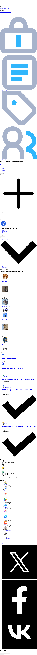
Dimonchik (5, 332)
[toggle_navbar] (0, 219)
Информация (4, 265)
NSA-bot (4, 344)
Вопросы (3, 266)
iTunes (5, 513)
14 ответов (6, 322)
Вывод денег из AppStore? (9, 358)
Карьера (3, 170)
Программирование (7, 530)
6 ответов (5, 347)
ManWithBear (6, 306)
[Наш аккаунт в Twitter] (19, 579)
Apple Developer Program (8, 355)
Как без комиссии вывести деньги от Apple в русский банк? (18, 379)
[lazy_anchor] (19, 363)
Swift (5, 524)
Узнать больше (2, 164)
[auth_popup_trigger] (2, 236)
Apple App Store (6, 518)
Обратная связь (4, 542)
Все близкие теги (7, 538)
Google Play (6, 501)
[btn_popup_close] (2, 654)
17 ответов (6, 296)
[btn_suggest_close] (2, 173)
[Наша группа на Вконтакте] (19, 648)
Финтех (5, 376)
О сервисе (4, 541)
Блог (3, 543)
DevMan (4, 281)
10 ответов (6, 309)
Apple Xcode (6, 507)
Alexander (4, 319)
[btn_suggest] (0, 174)
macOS (5, 490)
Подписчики (4, 267)
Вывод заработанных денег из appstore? (12, 368)
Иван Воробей (6, 294)
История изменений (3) (6, 239)
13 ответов (6, 284)
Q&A (3, 169)
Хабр (3, 168)
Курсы (3, 171)
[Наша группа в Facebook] (19, 613)
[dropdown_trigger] (0, 237)
